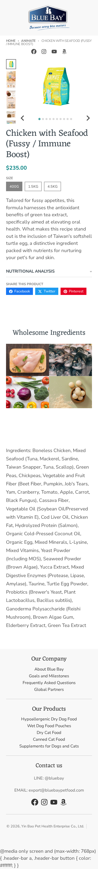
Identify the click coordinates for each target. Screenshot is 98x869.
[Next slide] (88, 118)
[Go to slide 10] (71, 119)
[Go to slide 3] (46, 119)
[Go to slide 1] (39, 119)
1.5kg (33, 186)
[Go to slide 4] (50, 119)
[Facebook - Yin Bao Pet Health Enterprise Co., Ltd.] (34, 51)
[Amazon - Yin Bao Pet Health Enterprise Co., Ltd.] (64, 51)
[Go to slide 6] (57, 119)
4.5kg (52, 186)
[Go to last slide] (23, 118)
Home (11, 41)
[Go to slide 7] (61, 119)
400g (14, 186)
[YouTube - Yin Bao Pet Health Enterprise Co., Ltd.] (54, 51)
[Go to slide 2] (43, 119)
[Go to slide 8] (64, 119)
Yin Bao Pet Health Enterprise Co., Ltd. (52, 826)
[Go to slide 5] (54, 119)
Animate (28, 41)
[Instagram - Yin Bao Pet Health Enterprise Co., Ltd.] (44, 51)
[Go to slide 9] (68, 119)
